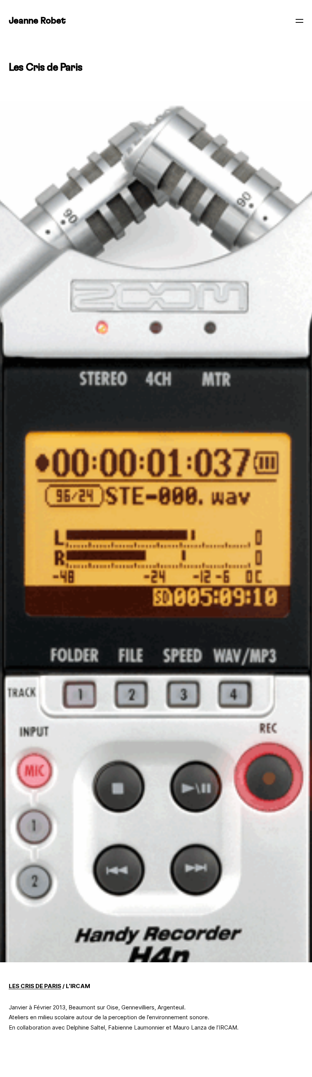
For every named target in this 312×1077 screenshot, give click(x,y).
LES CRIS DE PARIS (35, 986)
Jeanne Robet (37, 20)
